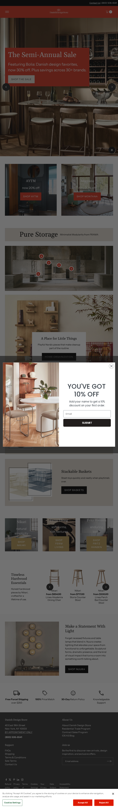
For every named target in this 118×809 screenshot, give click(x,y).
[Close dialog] (111, 366)
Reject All (103, 802)
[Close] (113, 793)
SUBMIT (87, 422)
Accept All (83, 802)
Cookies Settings (12, 802)
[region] (59, 799)
